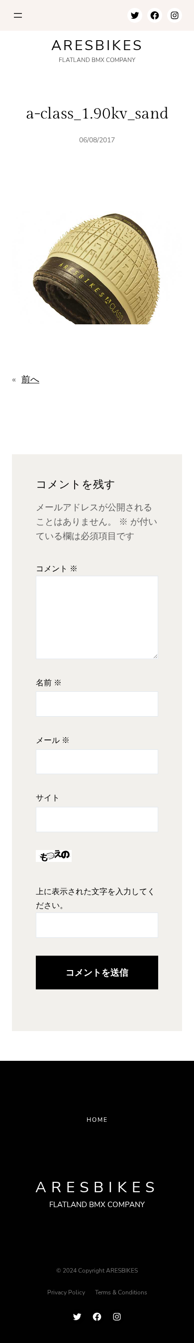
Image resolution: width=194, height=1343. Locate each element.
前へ (30, 379)
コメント (57, 569)
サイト (48, 798)
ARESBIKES (97, 45)
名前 (49, 683)
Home (97, 1120)
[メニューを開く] (18, 15)
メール (53, 740)
